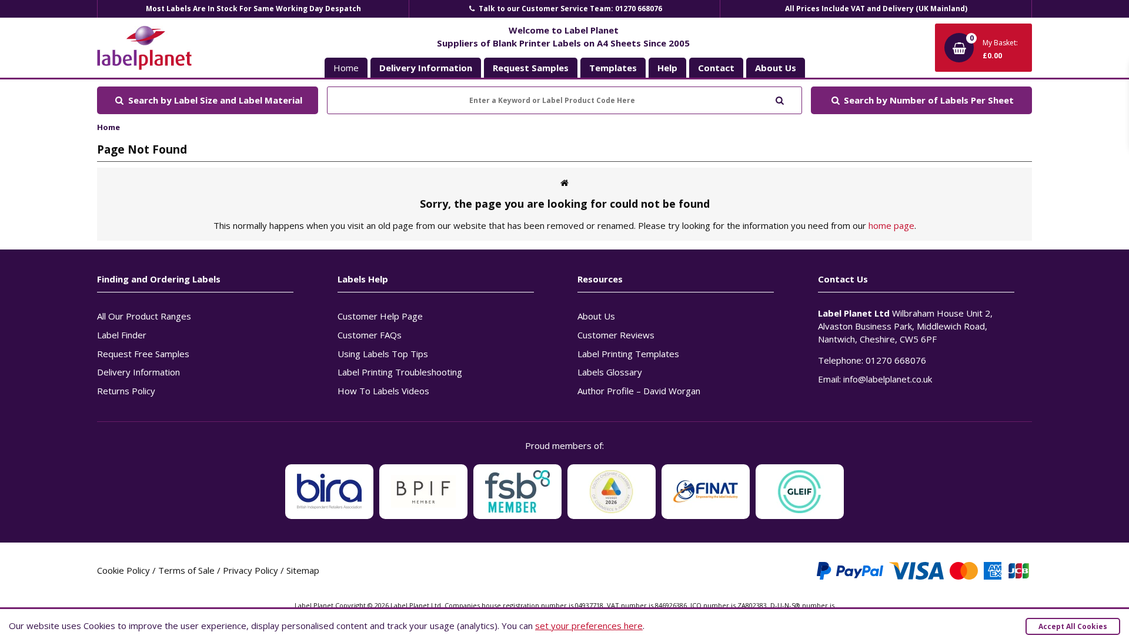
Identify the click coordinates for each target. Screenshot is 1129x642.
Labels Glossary (609, 372)
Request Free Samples (143, 354)
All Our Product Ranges (144, 316)
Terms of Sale (186, 570)
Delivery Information (138, 372)
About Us (596, 316)
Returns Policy (126, 391)
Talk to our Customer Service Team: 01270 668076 (569, 9)
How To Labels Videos (383, 391)
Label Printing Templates (628, 354)
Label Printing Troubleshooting (400, 372)
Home (346, 68)
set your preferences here (589, 625)
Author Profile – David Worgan (638, 391)
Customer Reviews (615, 335)
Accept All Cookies (1072, 626)
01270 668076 (896, 360)
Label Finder (121, 335)
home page (891, 225)
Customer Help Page (380, 316)
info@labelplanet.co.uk (887, 379)
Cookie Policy (123, 570)
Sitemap (302, 570)
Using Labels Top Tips (383, 354)
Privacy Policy (250, 570)
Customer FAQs (370, 335)
